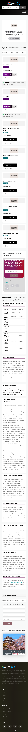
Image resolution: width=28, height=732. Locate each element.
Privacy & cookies (6, 714)
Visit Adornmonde (14, 38)
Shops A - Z (5, 695)
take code (7, 74)
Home (4, 700)
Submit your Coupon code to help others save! (13, 604)
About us (4, 692)
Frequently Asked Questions (8, 708)
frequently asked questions (16, 582)
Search (23, 7)
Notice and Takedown (7, 711)
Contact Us (5, 716)
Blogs (4, 698)
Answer (22, 390)
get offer (9, 140)
